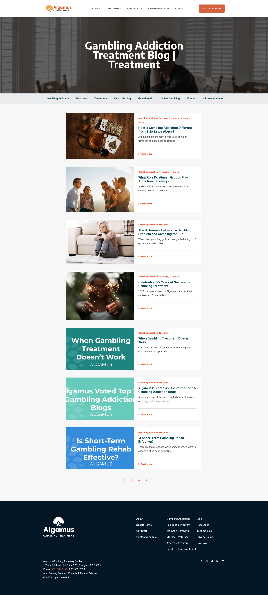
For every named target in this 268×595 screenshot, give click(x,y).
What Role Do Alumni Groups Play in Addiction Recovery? (164, 179)
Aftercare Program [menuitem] (178, 543)
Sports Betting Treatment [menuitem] (181, 549)
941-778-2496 (212, 8)
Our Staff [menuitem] (141, 530)
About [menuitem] (94, 8)
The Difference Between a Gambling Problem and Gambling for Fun (164, 232)
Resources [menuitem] (133, 8)
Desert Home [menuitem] (144, 524)
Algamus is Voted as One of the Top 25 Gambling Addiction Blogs (167, 390)
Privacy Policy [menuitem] (205, 536)
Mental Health (146, 98)
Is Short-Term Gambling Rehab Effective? (161, 439)
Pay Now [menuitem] (202, 543)
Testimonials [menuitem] (204, 530)
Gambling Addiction (58, 98)
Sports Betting (122, 98)
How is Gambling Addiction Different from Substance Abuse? (165, 129)
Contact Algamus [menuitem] (146, 536)
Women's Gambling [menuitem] (178, 530)
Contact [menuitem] (180, 8)
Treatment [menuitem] (112, 8)
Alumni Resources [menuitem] (158, 8)
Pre (123, 480)
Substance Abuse (212, 98)
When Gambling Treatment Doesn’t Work (164, 340)
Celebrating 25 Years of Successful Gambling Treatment (164, 284)
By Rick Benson (145, 154)
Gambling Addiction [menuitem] (178, 518)
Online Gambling (170, 98)
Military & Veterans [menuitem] (178, 536)
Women (191, 98)
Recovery (82, 98)
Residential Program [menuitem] (178, 524)
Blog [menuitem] (199, 518)
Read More (100, 136)
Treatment (100, 98)
